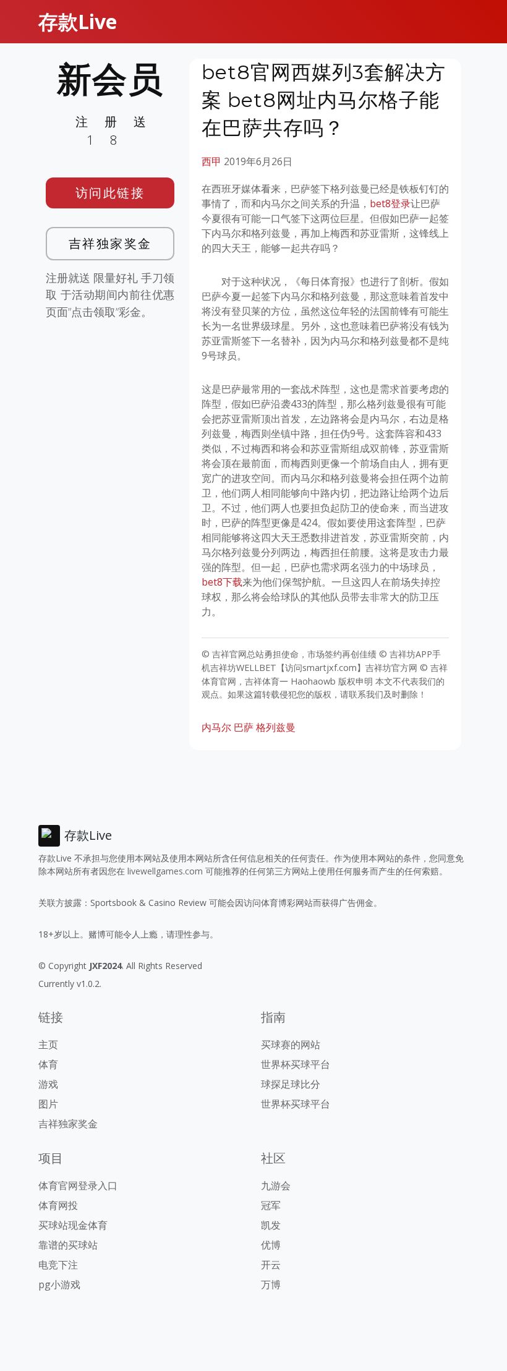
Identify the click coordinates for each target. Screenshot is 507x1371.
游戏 (48, 1084)
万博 (271, 1284)
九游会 (276, 1185)
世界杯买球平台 (295, 1064)
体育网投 (58, 1205)
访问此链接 (110, 192)
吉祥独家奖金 (110, 243)
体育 (48, 1064)
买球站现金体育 (73, 1225)
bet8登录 (390, 203)
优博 (271, 1245)
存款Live (77, 21)
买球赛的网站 (290, 1044)
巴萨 (244, 727)
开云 (271, 1264)
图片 (48, 1104)
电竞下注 (58, 1264)
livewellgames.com (165, 871)
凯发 (271, 1225)
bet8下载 (222, 582)
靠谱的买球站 (68, 1245)
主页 (48, 1044)
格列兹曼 (276, 727)
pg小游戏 (59, 1284)
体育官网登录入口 (77, 1185)
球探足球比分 (290, 1084)
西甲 (211, 161)
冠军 (271, 1205)
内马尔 (216, 727)
